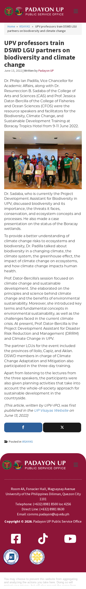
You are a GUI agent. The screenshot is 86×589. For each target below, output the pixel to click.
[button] (75, 11)
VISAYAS (24, 26)
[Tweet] (62, 427)
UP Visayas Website (51, 410)
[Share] (23, 427)
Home (11, 26)
